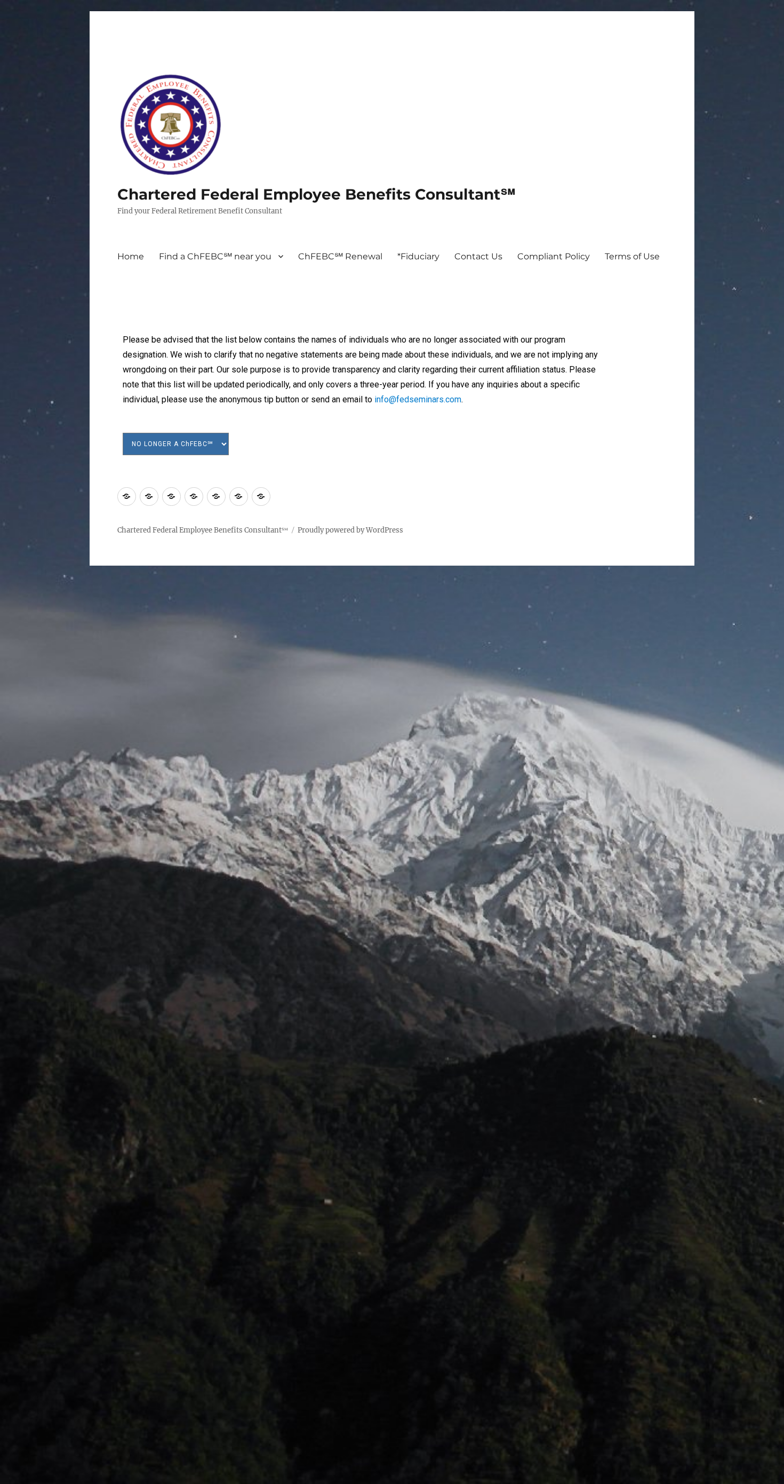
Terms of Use (632, 256)
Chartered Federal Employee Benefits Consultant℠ (316, 194)
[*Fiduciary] (194, 496)
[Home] (126, 496)
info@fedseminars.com (417, 399)
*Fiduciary (418, 256)
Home (130, 256)
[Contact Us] (216, 496)
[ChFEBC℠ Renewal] (171, 496)
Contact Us (478, 256)
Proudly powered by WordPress (350, 530)
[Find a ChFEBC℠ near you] (149, 496)
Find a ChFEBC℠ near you (215, 256)
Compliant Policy (553, 256)
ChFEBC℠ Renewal (340, 256)
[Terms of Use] (261, 496)
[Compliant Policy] (238, 496)
